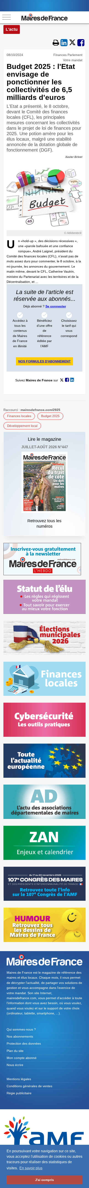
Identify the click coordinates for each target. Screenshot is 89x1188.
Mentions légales (19, 1079)
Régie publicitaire (19, 1093)
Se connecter (55, 306)
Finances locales (19, 416)
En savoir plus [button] (30, 1168)
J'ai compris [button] (44, 1180)
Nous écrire (15, 1065)
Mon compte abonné (22, 1058)
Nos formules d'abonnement (44, 361)
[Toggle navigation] (6, 17)
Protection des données (24, 1043)
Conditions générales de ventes (29, 1086)
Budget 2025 (50, 416)
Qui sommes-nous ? (21, 1029)
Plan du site (15, 1051)
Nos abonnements (20, 1036)
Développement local (22, 426)
